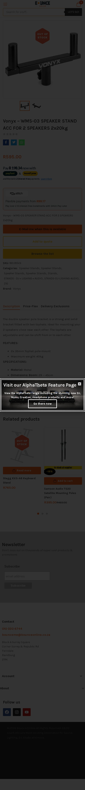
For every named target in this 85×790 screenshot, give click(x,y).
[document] (42, 395)
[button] (79, 383)
